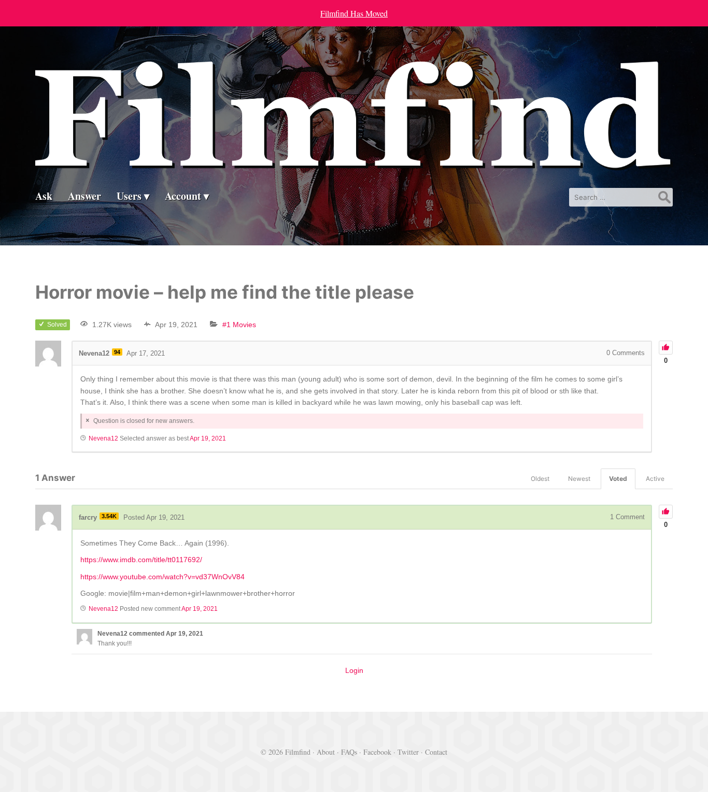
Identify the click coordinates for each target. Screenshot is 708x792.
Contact (436, 752)
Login (354, 670)
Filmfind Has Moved (354, 13)
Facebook (377, 752)
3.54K (109, 516)
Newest (579, 478)
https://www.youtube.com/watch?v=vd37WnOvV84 (162, 577)
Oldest (540, 478)
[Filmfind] (353, 162)
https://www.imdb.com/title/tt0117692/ (141, 559)
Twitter (408, 752)
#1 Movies (239, 324)
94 (117, 352)
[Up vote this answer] (666, 512)
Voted (618, 478)
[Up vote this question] (666, 348)
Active (655, 478)
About (326, 752)
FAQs (349, 752)
